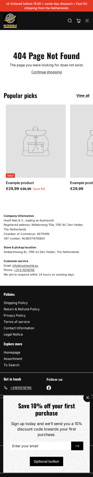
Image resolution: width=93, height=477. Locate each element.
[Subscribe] (77, 446)
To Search (11, 365)
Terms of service (17, 322)
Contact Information (19, 328)
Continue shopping (46, 72)
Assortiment (13, 359)
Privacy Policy (15, 315)
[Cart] (78, 21)
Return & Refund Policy (22, 309)
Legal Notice (13, 334)
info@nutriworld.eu (25, 265)
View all (82, 95)
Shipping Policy (16, 303)
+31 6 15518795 (24, 270)
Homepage (12, 352)
